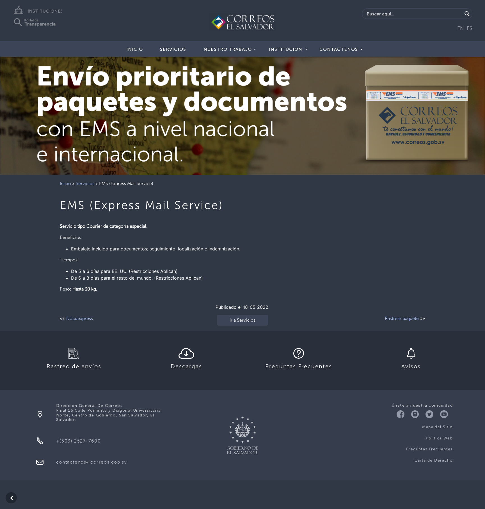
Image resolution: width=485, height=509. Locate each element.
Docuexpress (79, 318)
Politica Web (439, 438)
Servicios (85, 183)
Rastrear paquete (402, 318)
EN (460, 28)
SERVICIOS (173, 49)
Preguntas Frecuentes (429, 449)
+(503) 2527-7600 (78, 441)
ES (469, 28)
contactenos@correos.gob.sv (91, 462)
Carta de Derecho (434, 460)
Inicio (134, 49)
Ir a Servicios (242, 320)
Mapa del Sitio (437, 427)
